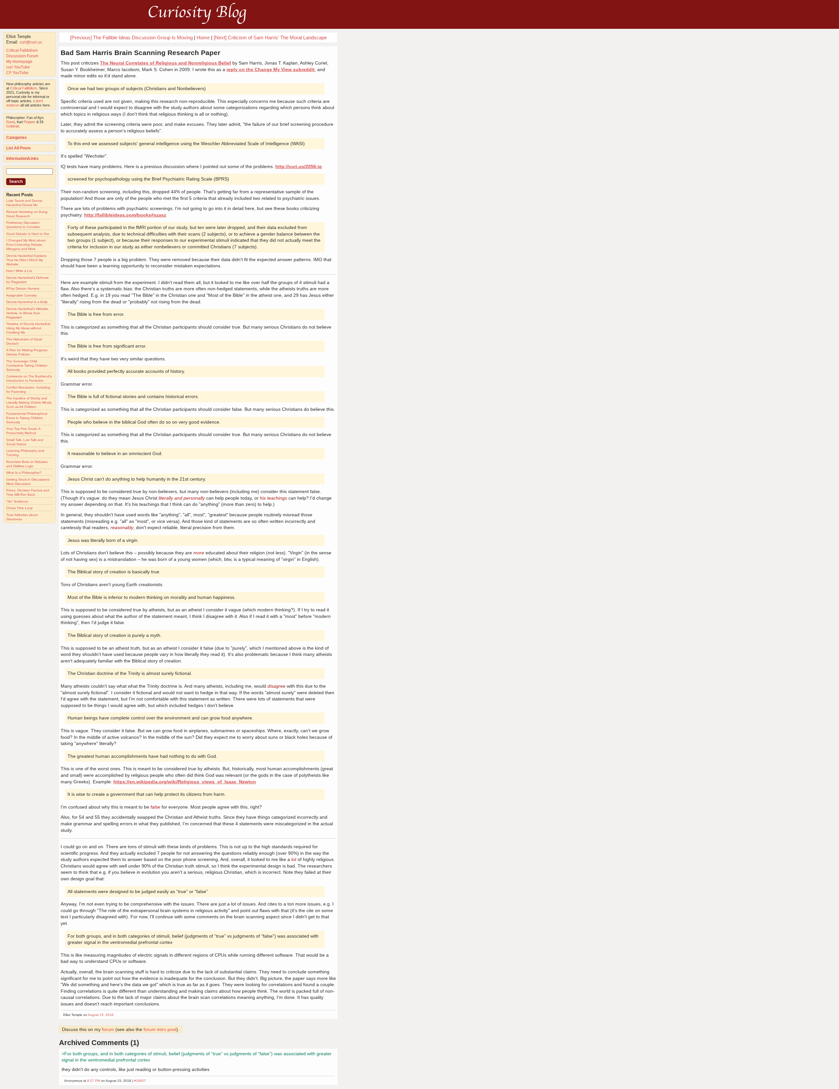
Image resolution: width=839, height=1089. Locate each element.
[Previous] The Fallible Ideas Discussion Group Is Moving (131, 37)
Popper (29, 122)
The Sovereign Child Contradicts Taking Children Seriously (27, 365)
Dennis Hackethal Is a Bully (27, 302)
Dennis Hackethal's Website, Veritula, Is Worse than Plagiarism (27, 313)
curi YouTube (18, 67)
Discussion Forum (22, 56)
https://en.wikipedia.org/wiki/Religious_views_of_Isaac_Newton (184, 781)
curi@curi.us (31, 42)
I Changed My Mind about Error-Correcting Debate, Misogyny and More (26, 245)
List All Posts (18, 148)
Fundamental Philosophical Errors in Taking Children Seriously (26, 418)
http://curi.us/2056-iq (298, 166)
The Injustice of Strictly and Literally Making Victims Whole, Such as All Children (29, 402)
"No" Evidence (17, 501)
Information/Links (22, 158)
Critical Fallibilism (22, 50)
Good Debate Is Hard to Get (27, 234)
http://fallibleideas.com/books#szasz (125, 215)
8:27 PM (93, 1080)
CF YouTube (17, 72)
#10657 (140, 1080)
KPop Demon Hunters (22, 288)
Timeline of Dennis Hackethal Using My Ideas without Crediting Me (28, 328)
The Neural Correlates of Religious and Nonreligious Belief (165, 63)
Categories (16, 137)
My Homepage (19, 61)
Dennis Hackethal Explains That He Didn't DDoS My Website (26, 260)
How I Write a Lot (19, 271)
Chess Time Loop (19, 508)
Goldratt (12, 126)
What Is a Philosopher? (24, 472)
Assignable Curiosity (21, 295)
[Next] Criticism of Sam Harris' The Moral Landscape (270, 37)
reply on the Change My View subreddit (270, 69)
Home (203, 37)
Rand (10, 122)
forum (108, 1029)
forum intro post (160, 1029)
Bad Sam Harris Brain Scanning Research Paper (140, 52)
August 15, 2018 (100, 1015)
